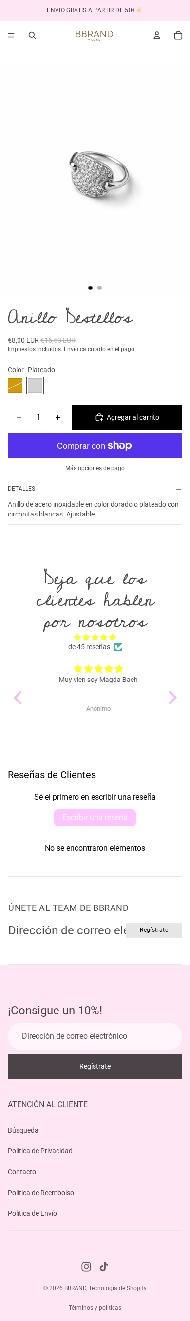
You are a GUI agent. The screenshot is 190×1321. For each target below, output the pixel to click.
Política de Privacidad (40, 1151)
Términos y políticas (95, 1307)
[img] (95, 637)
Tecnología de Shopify (118, 1288)
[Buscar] (32, 35)
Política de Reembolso (41, 1192)
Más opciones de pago (95, 468)
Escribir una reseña (95, 817)
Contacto (22, 1172)
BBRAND (75, 1288)
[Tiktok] (104, 1267)
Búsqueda (23, 1130)
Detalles (21, 488)
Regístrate (154, 930)
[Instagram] (86, 1267)
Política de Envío (32, 1213)
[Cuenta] (157, 35)
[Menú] (11, 35)
